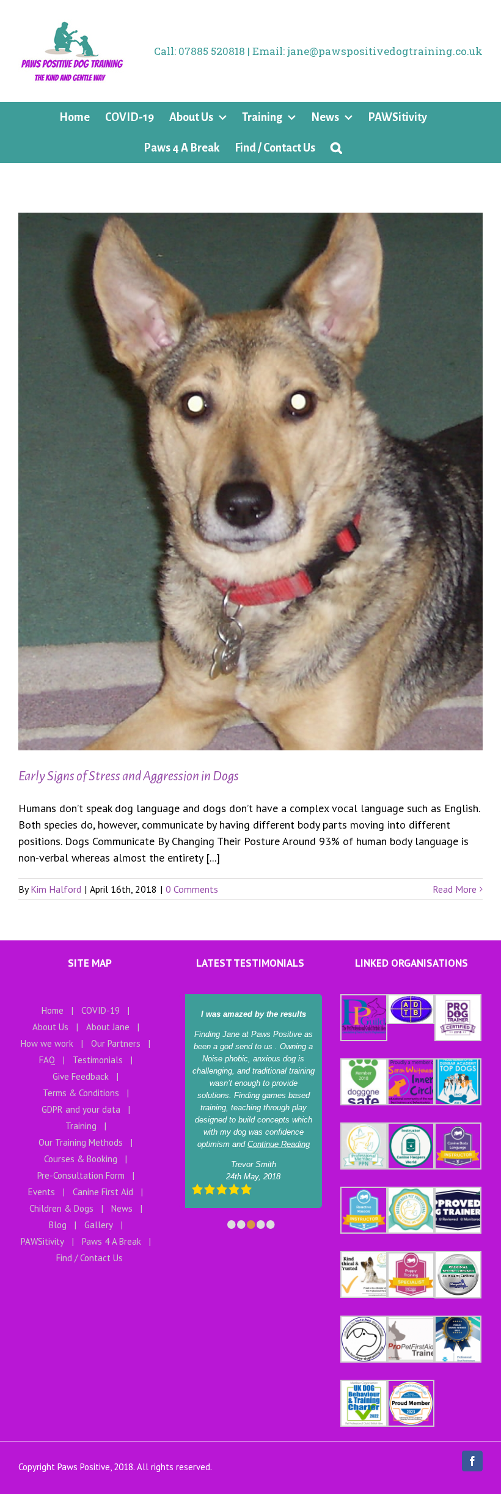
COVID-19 (100, 1010)
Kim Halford (56, 889)
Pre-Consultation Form (81, 1175)
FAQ (47, 1060)
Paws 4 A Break (111, 1241)
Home (53, 1010)
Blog (58, 1225)
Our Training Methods (80, 1142)
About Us (50, 1027)
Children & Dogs (61, 1208)
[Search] (336, 148)
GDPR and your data (81, 1109)
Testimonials (98, 1060)
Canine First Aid (103, 1192)
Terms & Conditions (81, 1093)
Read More (455, 889)
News (122, 1208)
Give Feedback (81, 1076)
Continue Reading (278, 1144)
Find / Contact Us (89, 1258)
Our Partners (116, 1043)
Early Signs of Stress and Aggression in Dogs (128, 776)
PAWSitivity (42, 1241)
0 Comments (192, 889)
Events (41, 1192)
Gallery (98, 1225)
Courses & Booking (80, 1159)
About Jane (108, 1027)
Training (81, 1126)
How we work (47, 1043)
